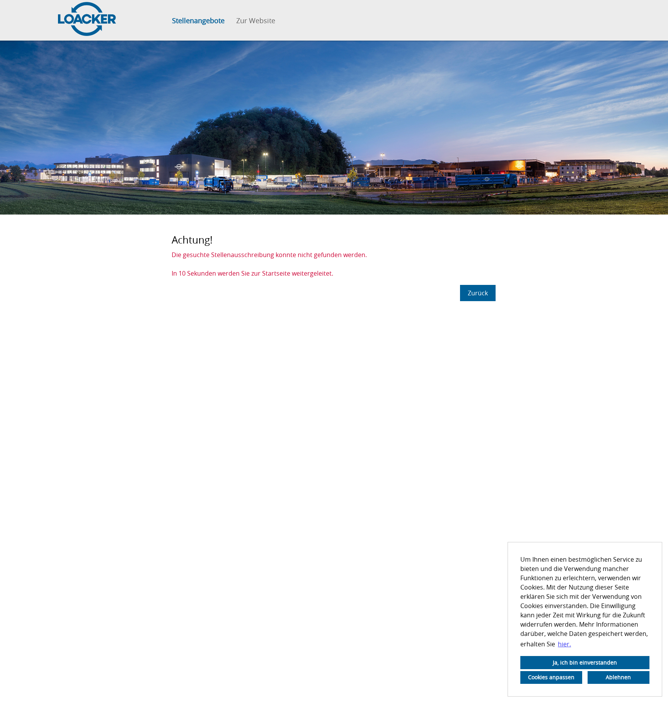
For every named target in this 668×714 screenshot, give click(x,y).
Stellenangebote (198, 20)
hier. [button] (564, 644)
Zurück (478, 293)
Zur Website (255, 20)
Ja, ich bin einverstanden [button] (585, 662)
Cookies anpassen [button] (551, 677)
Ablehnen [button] (618, 677)
